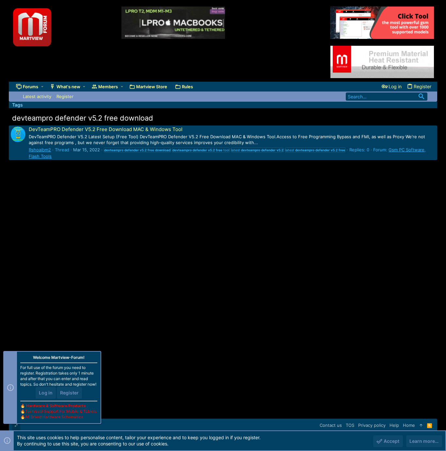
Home (409, 425)
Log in (46, 392)
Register (69, 392)
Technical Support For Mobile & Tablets (61, 411)
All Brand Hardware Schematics (54, 416)
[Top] (421, 425)
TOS (350, 425)
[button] (42, 86)
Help (394, 425)
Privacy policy (372, 425)
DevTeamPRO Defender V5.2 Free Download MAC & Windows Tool (106, 129)
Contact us (331, 425)
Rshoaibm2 (40, 149)
